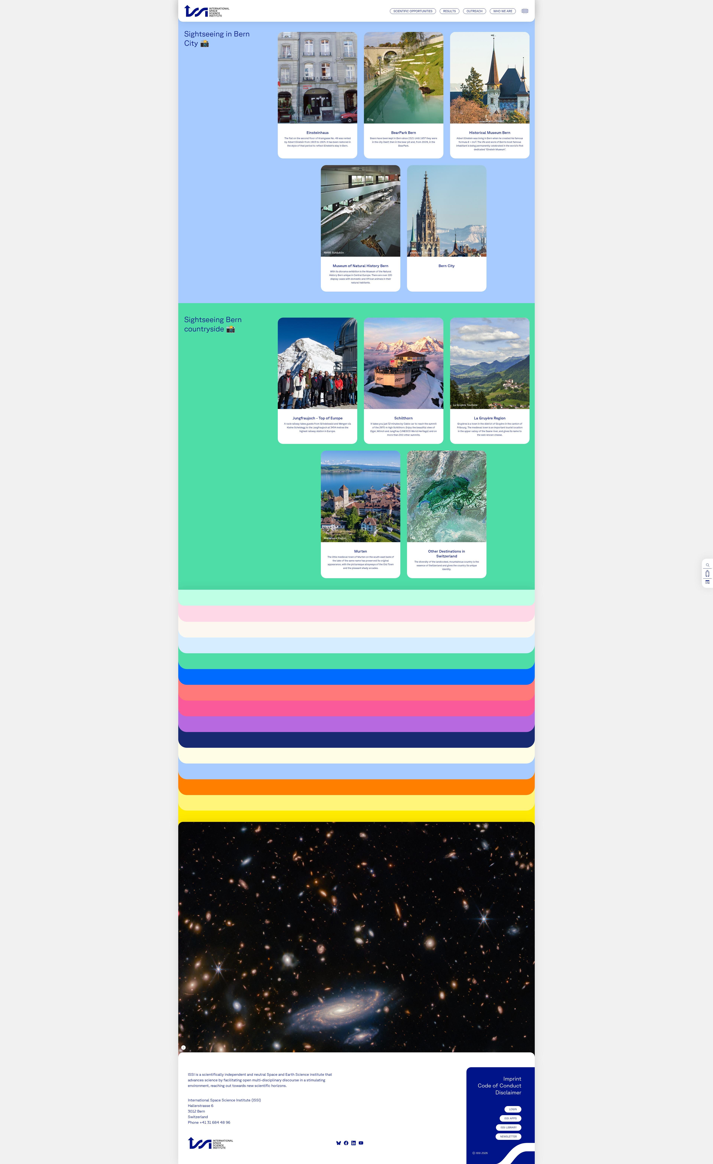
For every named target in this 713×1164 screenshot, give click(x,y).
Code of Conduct (499, 1085)
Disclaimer (508, 1092)
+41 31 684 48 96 (215, 1122)
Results (449, 11)
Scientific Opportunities (412, 11)
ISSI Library (509, 1127)
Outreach (475, 11)
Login (513, 1109)
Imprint (512, 1078)
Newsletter (508, 1136)
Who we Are (502, 11)
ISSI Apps (510, 1118)
